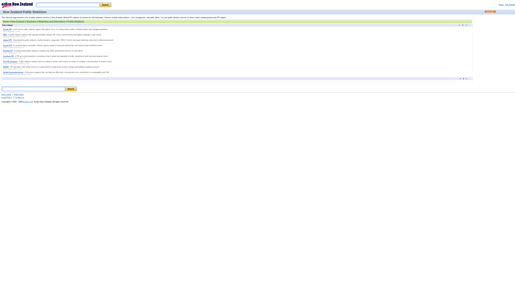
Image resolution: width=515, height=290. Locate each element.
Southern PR (8, 56)
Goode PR (7, 29)
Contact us (19, 97)
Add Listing (6, 94)
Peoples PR (8, 51)
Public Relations (75, 21)
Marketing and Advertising (51, 21)
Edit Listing (19, 94)
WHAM (6, 67)
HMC (5, 35)
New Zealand (17, 21)
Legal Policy (6, 97)
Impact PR (7, 40)
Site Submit (510, 5)
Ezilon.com (28, 102)
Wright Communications (13, 72)
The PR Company (10, 62)
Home (501, 5)
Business (31, 21)
